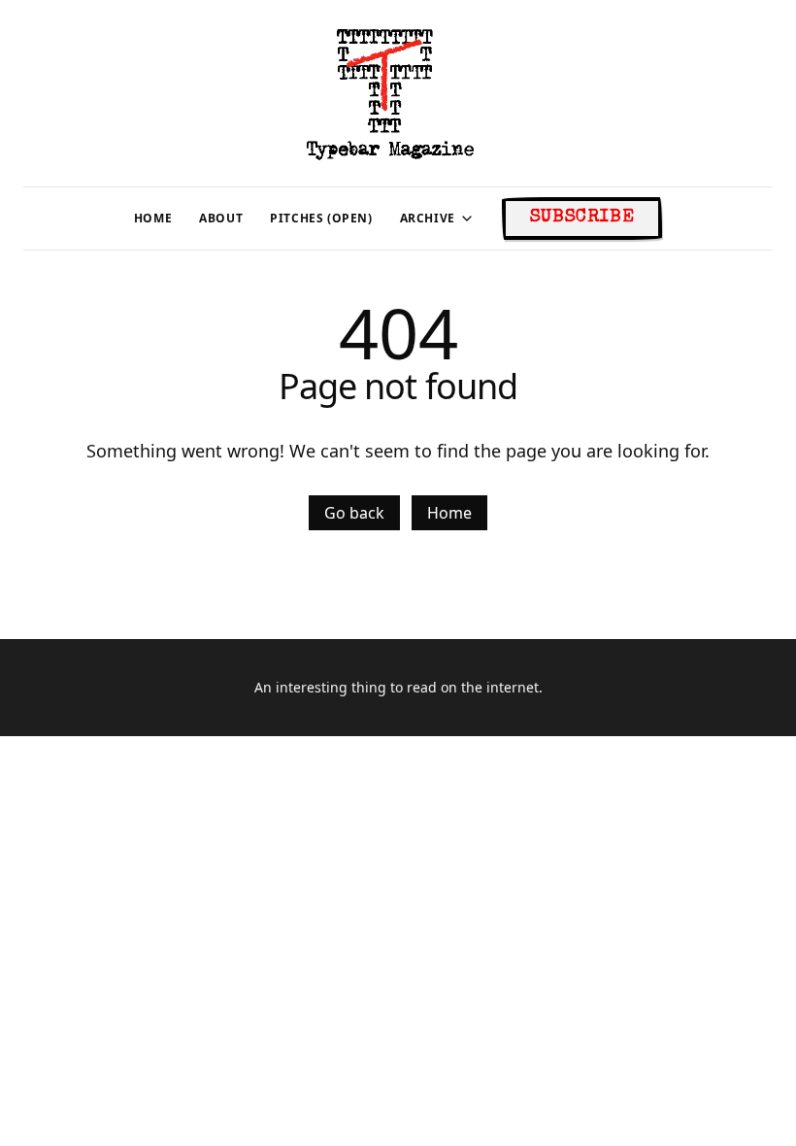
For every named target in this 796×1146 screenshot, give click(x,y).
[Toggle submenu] (467, 218)
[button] (427, 218)
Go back (354, 512)
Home (449, 512)
